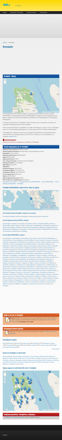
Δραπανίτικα (47, 225)
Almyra (28, 358)
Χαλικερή (15, 231)
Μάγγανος (42, 227)
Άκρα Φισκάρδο (17, 356)
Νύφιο (19, 272)
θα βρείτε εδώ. (13, 136)
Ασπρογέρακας (19, 244)
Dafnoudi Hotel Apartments (47, 356)
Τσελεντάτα (45, 216)
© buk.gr (57, 112)
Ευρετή (18, 216)
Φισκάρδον (6, 360)
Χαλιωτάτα (40, 284)
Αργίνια (55, 242)
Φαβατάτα (21, 282)
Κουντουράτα (24, 261)
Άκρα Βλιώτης (27, 356)
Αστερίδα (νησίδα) (9, 216)
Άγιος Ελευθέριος (29, 240)
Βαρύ (51, 223)
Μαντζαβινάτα (31, 265)
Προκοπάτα (30, 276)
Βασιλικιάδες (6, 225)
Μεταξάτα (40, 266)
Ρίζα (50, 276)
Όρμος (11, 343)
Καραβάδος (14, 255)
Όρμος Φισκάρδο (7, 356)
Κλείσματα (32, 257)
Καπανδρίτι (6, 255)
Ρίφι (54, 276)
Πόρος (4, 276)
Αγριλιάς (14, 223)
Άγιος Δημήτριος (18, 240)
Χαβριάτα (25, 284)
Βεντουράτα (15, 225)
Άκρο (4, 343)
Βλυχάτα (6, 247)
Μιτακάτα (53, 266)
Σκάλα (25, 278)
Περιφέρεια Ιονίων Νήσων (10, 181)
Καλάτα (18, 253)
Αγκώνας (49, 240)
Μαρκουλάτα (51, 227)
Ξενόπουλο (26, 272)
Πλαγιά (38, 229)
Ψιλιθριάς (24, 231)
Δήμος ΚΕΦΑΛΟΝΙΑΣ (47, 181)
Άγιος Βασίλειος (7, 240)
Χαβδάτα (17, 284)
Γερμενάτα (29, 225)
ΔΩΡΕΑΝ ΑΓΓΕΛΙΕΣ (31, 12)
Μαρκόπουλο (41, 265)
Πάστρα (50, 272)
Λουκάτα (43, 263)
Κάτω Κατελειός (15, 257)
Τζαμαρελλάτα (47, 229)
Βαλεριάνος (49, 244)
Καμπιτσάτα (47, 253)
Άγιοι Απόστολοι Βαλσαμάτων (46, 238)
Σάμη (4, 278)
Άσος (35, 223)
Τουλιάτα (55, 229)
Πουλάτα (11, 276)
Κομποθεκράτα (22, 259)
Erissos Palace (35, 356)
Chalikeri (32, 358)
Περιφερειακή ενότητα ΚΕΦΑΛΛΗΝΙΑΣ (29, 181)
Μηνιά (46, 266)
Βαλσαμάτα (6, 246)
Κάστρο (45, 255)
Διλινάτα (5, 251)
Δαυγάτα (5, 249)
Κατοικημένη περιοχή (49, 343)
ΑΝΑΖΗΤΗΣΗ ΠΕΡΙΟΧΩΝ (16, 12)
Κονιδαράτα (34, 227)
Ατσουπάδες (40, 244)
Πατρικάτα (32, 229)
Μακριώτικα (21, 265)
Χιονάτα (47, 284)
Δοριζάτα (12, 251)
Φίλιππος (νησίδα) (8, 284)
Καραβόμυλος (23, 255)
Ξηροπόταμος (35, 272)
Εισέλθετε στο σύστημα (11, 417)
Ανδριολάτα (21, 242)
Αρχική (5, 42)
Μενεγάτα (22, 266)
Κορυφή (9, 345)
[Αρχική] (7, 4)
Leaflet (44, 112)
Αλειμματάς (13, 242)
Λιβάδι (31, 263)
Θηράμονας (10, 253)
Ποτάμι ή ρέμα (45, 345)
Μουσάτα (5, 272)
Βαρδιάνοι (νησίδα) (16, 246)
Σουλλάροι (38, 278)
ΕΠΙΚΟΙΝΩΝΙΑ (43, 12)
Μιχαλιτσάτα (6, 268)
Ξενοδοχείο (33, 345)
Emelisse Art (21, 358)
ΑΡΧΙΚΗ (5, 12)
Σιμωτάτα (19, 278)
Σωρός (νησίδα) (8, 280)
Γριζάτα (40, 247)
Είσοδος (18, 5)
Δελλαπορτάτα (14, 249)
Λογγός (37, 263)
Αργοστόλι (6, 244)
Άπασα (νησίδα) (46, 242)
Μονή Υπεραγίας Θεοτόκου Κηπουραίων (35, 270)
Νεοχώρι (24, 229)
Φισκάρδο (20, 183)
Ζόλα (4, 253)
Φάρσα (43, 282)
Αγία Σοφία (7, 223)
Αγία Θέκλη (25, 238)
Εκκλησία (35, 343)
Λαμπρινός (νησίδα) (8, 263)
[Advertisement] (31, 26)
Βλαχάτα (55, 246)
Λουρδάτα (5, 265)
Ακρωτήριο (26, 343)
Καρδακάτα (32, 255)
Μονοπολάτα (52, 270)
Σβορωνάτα (11, 278)
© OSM (50, 112)
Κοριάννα (49, 259)
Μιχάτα (14, 268)
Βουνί (13, 247)
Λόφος (18, 345)
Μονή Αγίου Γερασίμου (48, 268)
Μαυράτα (15, 266)
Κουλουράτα (14, 261)
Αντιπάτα (21, 223)
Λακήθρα (49, 261)
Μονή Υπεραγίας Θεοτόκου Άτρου (12, 270)
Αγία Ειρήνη (7, 238)
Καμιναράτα (38, 253)
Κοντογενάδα (40, 259)
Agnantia (5, 358)
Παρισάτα (44, 272)
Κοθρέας (19, 227)
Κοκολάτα (46, 257)
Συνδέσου (49, 319)
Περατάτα (13, 274)
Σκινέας (31, 278)
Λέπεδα (18, 263)
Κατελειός (51, 255)
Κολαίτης (5, 259)
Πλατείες (55, 274)
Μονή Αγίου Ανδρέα (34, 268)
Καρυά (4, 227)
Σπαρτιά (56, 278)
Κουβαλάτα (6, 261)
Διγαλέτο (50, 249)
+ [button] (5, 80)
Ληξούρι (24, 263)
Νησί (24, 345)
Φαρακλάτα (35, 282)
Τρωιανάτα (42, 280)
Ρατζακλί (44, 276)
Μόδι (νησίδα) (23, 268)
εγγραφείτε (22, 417)
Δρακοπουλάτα (21, 251)
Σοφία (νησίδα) (47, 278)
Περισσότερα (55, 349)
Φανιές (28, 282)
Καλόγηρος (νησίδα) (27, 253)
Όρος (18, 343)
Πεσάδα (20, 274)
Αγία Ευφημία (16, 238)
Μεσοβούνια (15, 229)
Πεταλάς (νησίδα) (29, 274)
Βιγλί (22, 225)
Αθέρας (6, 242)
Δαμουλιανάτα (49, 247)
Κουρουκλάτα (34, 261)
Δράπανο (39, 251)
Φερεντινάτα (50, 282)
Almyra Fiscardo (12, 358)
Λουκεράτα (51, 263)
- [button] (5, 82)
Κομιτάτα (26, 227)
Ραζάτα (38, 276)
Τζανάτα (27, 280)
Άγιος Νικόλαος (40, 240)
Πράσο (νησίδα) (20, 276)
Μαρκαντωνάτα (33, 360)
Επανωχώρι (48, 251)
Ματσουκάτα (34, 216)
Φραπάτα (12, 360)
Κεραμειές (24, 257)
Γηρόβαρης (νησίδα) (30, 247)
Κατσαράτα (25, 216)
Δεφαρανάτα (38, 225)
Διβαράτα (43, 249)
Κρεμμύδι (43, 261)
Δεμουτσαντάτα (24, 249)
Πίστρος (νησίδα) (40, 274)
